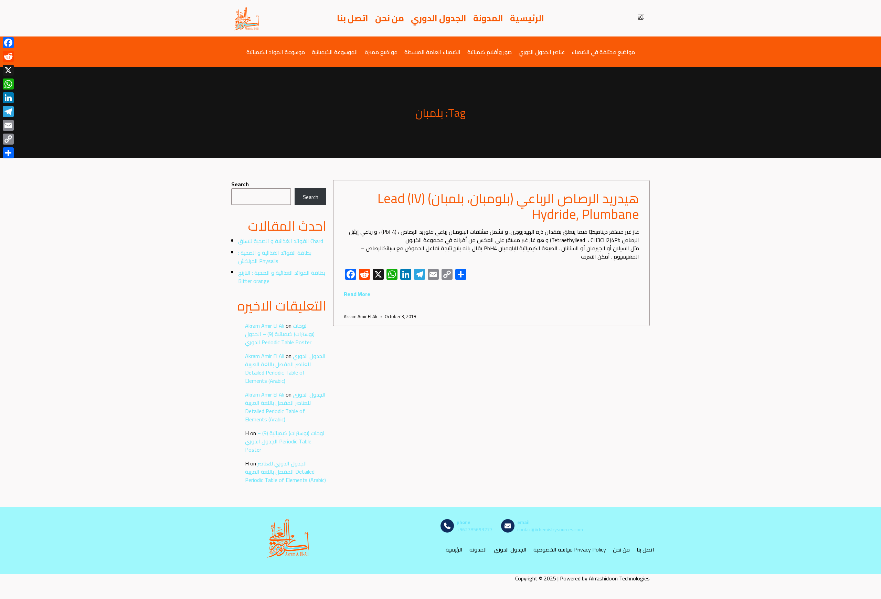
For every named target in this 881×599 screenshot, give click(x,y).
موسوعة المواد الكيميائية (275, 52)
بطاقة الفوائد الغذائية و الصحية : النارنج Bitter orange (281, 276)
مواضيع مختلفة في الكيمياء (603, 52)
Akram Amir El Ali (264, 325)
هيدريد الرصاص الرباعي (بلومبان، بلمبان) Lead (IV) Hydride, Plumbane (508, 206)
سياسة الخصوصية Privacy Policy (569, 549)
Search (240, 184)
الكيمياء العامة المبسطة (432, 52)
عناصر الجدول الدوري (542, 52)
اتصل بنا (352, 18)
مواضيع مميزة (381, 52)
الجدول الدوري (438, 18)
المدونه (478, 549)
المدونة (488, 18)
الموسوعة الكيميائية (335, 52)
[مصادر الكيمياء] (246, 18)
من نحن (389, 18)
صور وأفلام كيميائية (489, 52)
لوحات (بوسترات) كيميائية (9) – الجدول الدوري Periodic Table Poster (280, 333)
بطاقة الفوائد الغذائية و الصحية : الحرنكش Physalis (274, 257)
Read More (357, 294)
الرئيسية (527, 18)
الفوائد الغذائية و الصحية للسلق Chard (280, 241)
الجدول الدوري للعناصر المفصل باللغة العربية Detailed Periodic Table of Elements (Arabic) (285, 368)
